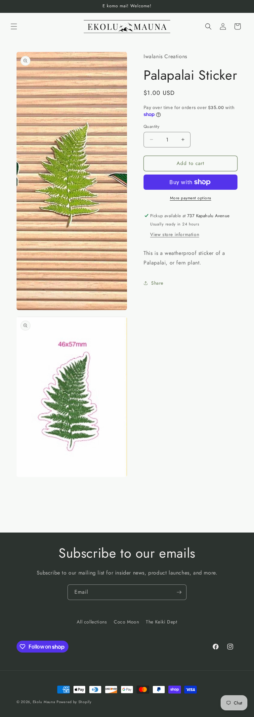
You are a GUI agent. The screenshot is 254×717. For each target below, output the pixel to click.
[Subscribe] (179, 592)
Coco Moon (126, 621)
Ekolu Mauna (44, 701)
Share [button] (157, 283)
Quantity (151, 126)
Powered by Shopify (74, 701)
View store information (174, 234)
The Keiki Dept (161, 621)
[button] (14, 26)
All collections (92, 621)
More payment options (190, 198)
